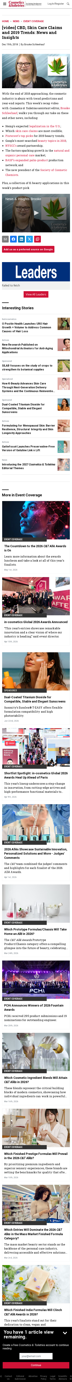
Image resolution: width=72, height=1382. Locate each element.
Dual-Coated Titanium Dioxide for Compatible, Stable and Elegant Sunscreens (23, 408)
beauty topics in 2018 (52, 140)
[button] (36, 213)
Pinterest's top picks (19, 136)
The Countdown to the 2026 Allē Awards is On (35, 548)
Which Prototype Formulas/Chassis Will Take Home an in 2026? (35, 931)
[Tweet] (29, 239)
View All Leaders (36, 294)
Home (5, 21)
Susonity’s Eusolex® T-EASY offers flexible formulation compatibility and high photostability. (33, 711)
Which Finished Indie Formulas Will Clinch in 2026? (33, 1312)
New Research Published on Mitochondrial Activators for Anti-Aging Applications (27, 348)
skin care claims (26, 131)
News (16, 21)
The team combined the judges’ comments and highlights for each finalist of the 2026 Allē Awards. (35, 868)
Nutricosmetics (9, 319)
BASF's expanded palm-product (26, 160)
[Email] (5, 239)
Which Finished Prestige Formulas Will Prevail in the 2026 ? (36, 1156)
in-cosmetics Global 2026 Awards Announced (36, 622)
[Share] (13, 239)
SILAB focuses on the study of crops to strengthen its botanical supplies (27, 367)
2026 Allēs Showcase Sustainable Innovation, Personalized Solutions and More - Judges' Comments (35, 853)
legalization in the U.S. (44, 126)
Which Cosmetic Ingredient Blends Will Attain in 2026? (35, 1080)
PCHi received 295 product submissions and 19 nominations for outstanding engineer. (35, 1018)
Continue (36, 1365)
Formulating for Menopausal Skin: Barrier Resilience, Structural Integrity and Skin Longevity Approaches (28, 429)
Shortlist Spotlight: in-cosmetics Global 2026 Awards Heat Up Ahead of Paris (36, 775)
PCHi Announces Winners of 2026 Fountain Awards (33, 1007)
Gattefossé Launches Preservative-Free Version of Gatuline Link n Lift (28, 448)
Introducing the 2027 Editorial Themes (28, 466)
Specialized (7, 379)
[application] (36, 213)
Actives (5, 340)
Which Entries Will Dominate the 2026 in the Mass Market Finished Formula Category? (33, 1234)
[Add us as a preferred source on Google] (37, 239)
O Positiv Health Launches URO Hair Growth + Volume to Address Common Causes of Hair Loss (26, 327)
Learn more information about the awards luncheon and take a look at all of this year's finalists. (34, 560)
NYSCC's (11, 145)
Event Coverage (33, 21)
